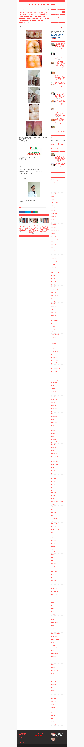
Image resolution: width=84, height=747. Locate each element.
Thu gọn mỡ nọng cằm (58, 486)
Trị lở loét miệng (58, 546)
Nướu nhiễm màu (58, 352)
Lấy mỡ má (58, 300)
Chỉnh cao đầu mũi (58, 210)
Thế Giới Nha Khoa (58, 458)
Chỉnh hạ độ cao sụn (58, 222)
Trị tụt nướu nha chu (58, 676)
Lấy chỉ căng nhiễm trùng (58, 289)
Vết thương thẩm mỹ (58, 707)
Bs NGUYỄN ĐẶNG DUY (58, 182)
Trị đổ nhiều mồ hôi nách (58, 523)
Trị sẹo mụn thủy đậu (58, 647)
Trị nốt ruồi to (58, 596)
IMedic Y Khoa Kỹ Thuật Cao (58, 272)
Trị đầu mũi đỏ (58, 515)
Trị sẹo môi (58, 642)
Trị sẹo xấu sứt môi (58, 661)
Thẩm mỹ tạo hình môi (58, 453)
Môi (58, 323)
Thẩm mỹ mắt (58, 427)
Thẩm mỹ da (58, 411)
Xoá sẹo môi (58, 721)
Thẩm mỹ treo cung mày (58, 455)
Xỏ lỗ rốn (58, 710)
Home (19, 9)
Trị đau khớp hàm (58, 512)
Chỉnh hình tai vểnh (58, 242)
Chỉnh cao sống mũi (58, 211)
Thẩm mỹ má (58, 424)
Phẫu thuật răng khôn (58, 357)
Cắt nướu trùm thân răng (58, 202)
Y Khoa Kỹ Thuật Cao (24, 9)
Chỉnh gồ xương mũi (58, 221)
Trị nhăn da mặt (58, 582)
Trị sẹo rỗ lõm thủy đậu (58, 653)
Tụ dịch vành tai (58, 693)
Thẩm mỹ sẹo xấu (58, 447)
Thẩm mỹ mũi (58, 431)
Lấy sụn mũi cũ (58, 284)
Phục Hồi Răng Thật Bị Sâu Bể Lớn (58, 368)
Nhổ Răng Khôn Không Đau (58, 349)
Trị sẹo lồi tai (58, 628)
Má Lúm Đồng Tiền (58, 317)
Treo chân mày (58, 495)
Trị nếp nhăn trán (58, 574)
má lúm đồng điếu (58, 315)
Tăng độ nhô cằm (58, 379)
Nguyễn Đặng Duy (22, 22)
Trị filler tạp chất (58, 526)
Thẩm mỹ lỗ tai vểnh (58, 422)
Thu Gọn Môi (58, 487)
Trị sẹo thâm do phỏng (58, 656)
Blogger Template (33, 745)
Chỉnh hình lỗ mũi (58, 227)
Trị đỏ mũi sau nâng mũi (58, 521)
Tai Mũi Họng (21, 736)
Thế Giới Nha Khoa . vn (22, 738)
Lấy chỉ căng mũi (58, 287)
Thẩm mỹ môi (58, 430)
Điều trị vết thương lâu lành (58, 253)
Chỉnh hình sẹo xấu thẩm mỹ (58, 239)
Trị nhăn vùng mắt (58, 585)
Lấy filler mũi (58, 297)
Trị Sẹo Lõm (58, 630)
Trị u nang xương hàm (58, 681)
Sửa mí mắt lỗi (58, 374)
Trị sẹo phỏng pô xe (58, 648)
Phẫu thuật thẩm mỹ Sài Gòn (58, 365)
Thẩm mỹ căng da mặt (58, 408)
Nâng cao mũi (58, 329)
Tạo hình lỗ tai (58, 385)
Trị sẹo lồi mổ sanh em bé (58, 622)
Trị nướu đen (58, 597)
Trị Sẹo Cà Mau (58, 603)
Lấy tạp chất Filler (58, 314)
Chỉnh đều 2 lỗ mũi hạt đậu (58, 213)
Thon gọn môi (58, 475)
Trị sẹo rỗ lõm (58, 651)
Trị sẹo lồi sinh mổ (58, 627)
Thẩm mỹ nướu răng (58, 441)
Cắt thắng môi (58, 205)
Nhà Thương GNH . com (22, 742)
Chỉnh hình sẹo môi (58, 238)
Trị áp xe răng (58, 498)
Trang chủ (52, 16)
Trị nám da (58, 565)
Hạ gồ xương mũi (58, 267)
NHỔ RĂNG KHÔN (53, 145)
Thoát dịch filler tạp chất (58, 461)
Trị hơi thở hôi (58, 543)
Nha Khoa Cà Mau (58, 343)
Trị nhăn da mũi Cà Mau (58, 583)
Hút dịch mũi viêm (58, 270)
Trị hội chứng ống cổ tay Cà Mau (58, 537)
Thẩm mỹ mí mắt (58, 428)
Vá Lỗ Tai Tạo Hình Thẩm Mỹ (58, 701)
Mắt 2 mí (58, 318)
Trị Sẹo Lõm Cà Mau (58, 631)
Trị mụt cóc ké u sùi (58, 563)
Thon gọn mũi (58, 476)
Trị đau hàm (58, 510)
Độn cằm (58, 255)
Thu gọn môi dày (58, 489)
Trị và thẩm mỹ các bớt (58, 684)
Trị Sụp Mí (58, 665)
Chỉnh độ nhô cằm (58, 216)
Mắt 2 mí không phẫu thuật (58, 320)
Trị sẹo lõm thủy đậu (58, 636)
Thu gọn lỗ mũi (58, 481)
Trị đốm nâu (58, 524)
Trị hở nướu (58, 535)
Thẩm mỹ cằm (58, 407)
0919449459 (45, 735)
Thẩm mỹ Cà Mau (58, 405)
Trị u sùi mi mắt (58, 682)
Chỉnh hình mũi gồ (58, 236)
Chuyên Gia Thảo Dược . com (23, 740)
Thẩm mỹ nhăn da (58, 436)
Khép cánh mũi (58, 278)
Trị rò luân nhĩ (58, 600)
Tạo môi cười (58, 402)
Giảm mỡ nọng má (58, 264)
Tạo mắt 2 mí (58, 400)
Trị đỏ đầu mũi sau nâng (58, 518)
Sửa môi (58, 376)
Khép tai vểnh (58, 283)
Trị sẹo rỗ (58, 650)
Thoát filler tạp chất (58, 462)
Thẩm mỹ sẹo (58, 442)
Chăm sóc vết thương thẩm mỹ (58, 208)
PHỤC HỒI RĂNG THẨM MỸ (61, 147)
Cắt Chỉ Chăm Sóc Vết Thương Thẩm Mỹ (58, 190)
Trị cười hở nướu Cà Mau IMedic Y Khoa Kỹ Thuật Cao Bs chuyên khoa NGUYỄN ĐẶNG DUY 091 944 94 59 (60, 740)
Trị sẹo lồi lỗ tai (58, 619)
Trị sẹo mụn (58, 644)
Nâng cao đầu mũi (58, 326)
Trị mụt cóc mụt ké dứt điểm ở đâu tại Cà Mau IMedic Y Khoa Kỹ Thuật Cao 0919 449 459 (60, 734)
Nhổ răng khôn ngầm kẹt (58, 351)
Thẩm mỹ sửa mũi (58, 450)
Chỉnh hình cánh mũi (58, 225)
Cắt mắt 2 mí (58, 199)
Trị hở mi (58, 532)
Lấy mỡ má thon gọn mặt (58, 301)
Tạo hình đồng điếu (58, 382)
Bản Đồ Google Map (38, 737)
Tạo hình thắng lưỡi (58, 399)
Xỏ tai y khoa (58, 715)
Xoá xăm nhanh (58, 723)
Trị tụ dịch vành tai (58, 673)
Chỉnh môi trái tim (58, 247)
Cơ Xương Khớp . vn (53, 19)
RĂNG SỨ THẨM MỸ (61, 145)
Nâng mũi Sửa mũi (58, 337)
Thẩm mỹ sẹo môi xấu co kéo (58, 445)
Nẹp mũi (58, 340)
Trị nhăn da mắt (58, 580)
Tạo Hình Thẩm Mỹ (58, 396)
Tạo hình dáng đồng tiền (58, 380)
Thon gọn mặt (58, 470)
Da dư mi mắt (58, 252)
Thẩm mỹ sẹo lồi (58, 444)
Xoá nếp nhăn (58, 718)
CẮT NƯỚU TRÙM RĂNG (54, 148)
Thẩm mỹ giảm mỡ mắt (58, 416)
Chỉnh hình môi (58, 233)
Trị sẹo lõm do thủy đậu (58, 634)
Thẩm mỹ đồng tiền (58, 414)
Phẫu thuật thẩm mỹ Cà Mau (58, 360)
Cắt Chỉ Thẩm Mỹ (58, 193)
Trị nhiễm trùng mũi (58, 588)
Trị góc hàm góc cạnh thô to (58, 529)
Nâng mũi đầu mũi (58, 335)
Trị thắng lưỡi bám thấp (58, 670)
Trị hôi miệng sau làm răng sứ (58, 538)
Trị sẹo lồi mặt (58, 620)
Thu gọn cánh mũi (58, 478)
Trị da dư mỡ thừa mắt (58, 509)
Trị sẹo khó (58, 608)
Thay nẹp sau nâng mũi (58, 456)
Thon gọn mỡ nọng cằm (58, 473)
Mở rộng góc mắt (58, 321)
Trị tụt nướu (58, 675)
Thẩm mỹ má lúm (58, 425)
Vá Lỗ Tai (58, 695)
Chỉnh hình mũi (58, 235)
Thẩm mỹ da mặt (58, 413)
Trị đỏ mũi (58, 520)
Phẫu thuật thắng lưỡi (58, 366)
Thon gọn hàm (58, 467)
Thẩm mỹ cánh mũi (58, 410)
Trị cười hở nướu (58, 506)
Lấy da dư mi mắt (58, 292)
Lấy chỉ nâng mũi (58, 290)
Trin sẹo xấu (58, 692)
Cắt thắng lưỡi (58, 204)
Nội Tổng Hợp (21, 737)
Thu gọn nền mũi (58, 492)
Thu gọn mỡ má (58, 484)
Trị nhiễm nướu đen (58, 586)
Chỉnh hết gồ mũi (58, 224)
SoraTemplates (24, 745)
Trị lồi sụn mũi (58, 549)
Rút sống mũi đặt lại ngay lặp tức (58, 371)
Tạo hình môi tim (58, 391)
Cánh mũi (58, 187)
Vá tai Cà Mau (58, 706)
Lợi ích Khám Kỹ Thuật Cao (61, 17)
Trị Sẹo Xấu (58, 659)
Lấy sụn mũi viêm (58, 312)
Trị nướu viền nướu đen (58, 599)
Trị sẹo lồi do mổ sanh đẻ (58, 617)
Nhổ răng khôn (58, 348)
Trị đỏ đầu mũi (58, 517)
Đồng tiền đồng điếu (58, 256)
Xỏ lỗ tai (58, 712)
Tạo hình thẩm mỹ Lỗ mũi (58, 397)
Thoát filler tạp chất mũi (58, 464)
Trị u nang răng (58, 679)
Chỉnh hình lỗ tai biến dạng (58, 230)
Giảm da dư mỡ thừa (58, 261)
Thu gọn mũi (58, 490)
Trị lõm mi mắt (58, 552)
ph (58, 354)
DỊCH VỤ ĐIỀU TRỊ (60, 144)
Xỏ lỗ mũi (58, 709)
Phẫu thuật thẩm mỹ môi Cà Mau (58, 363)
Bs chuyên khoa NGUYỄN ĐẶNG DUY (27, 207)
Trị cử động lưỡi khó (58, 504)
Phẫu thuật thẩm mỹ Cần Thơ (58, 362)
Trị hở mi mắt (58, 534)
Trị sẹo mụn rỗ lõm (58, 645)
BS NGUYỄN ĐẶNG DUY (22, 733)
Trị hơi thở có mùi (58, 540)
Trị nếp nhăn (58, 568)
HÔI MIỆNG (59, 149)
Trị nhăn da (58, 577)
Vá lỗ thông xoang (58, 704)
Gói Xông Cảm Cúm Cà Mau (58, 266)
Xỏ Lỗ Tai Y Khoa (58, 713)
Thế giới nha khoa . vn (58, 459)
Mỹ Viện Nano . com (61, 18)
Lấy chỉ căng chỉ (58, 286)
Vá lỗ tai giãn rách (58, 698)
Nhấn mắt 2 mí (58, 346)
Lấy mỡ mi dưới (58, 303)
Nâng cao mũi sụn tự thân (58, 331)
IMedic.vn (59, 143)
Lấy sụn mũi (58, 309)
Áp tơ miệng (58, 179)
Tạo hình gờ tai (58, 383)
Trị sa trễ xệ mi (58, 602)
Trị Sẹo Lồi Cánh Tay (58, 616)
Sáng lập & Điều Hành (22, 734)
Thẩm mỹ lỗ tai (58, 419)
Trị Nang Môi (58, 566)
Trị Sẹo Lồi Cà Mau (58, 613)
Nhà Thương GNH (58, 345)
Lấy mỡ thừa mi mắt (58, 306)
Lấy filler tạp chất (58, 298)
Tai (58, 377)
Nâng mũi (58, 332)
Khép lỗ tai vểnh (58, 281)
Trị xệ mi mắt (58, 687)
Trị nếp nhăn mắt (58, 572)
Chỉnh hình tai (58, 241)
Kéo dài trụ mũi (58, 275)
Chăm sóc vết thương (58, 207)
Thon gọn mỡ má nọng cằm (58, 472)
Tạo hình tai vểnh (58, 394)
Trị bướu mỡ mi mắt (58, 503)
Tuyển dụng (60, 20)
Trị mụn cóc (58, 560)
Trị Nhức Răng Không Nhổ (58, 591)
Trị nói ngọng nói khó (58, 594)
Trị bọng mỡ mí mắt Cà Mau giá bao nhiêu (58, 501)
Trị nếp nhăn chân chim (58, 569)
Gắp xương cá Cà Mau (58, 258)
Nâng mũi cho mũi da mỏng (58, 334)
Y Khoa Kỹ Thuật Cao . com (42, 4)
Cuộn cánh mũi (58, 250)
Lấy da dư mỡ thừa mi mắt (58, 295)
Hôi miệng (58, 269)
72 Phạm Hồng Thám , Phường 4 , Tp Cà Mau (42, 733)
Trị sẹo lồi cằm (58, 614)
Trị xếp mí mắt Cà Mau (58, 690)
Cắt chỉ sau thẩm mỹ (58, 191)
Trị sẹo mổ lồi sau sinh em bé (58, 639)
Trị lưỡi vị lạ (58, 554)
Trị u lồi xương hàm (58, 678)
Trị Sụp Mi (58, 664)
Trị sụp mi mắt (58, 667)
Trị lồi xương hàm (58, 551)
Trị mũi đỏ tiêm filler (58, 557)
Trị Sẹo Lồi (58, 611)
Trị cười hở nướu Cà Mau (58, 507)
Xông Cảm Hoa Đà (58, 724)
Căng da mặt (58, 185)
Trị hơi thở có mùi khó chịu (58, 541)
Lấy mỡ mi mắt (58, 304)
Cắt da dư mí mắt (58, 194)
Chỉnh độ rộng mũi (58, 219)
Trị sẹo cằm (58, 605)
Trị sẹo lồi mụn (58, 625)
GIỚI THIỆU (52, 144)
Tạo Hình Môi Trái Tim (58, 393)
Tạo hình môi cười (58, 388)
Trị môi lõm (58, 555)
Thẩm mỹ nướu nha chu (58, 439)
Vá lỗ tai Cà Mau (58, 696)
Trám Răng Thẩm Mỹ (36, 207)
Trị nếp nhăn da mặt (58, 571)
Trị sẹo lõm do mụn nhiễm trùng (58, 633)
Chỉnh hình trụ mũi (58, 244)
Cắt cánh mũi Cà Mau (58, 188)
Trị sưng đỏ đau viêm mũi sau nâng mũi (58, 662)
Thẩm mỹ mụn (58, 433)
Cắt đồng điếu (58, 196)
